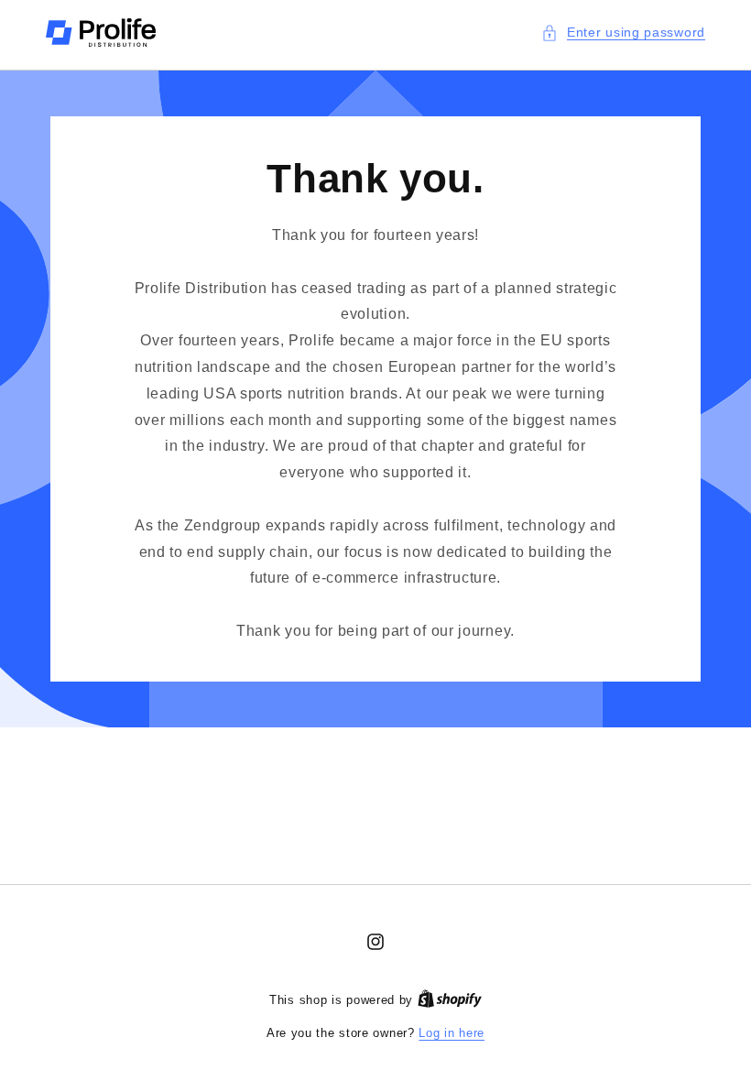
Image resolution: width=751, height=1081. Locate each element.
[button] (623, 32)
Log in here (451, 1033)
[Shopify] (450, 1000)
